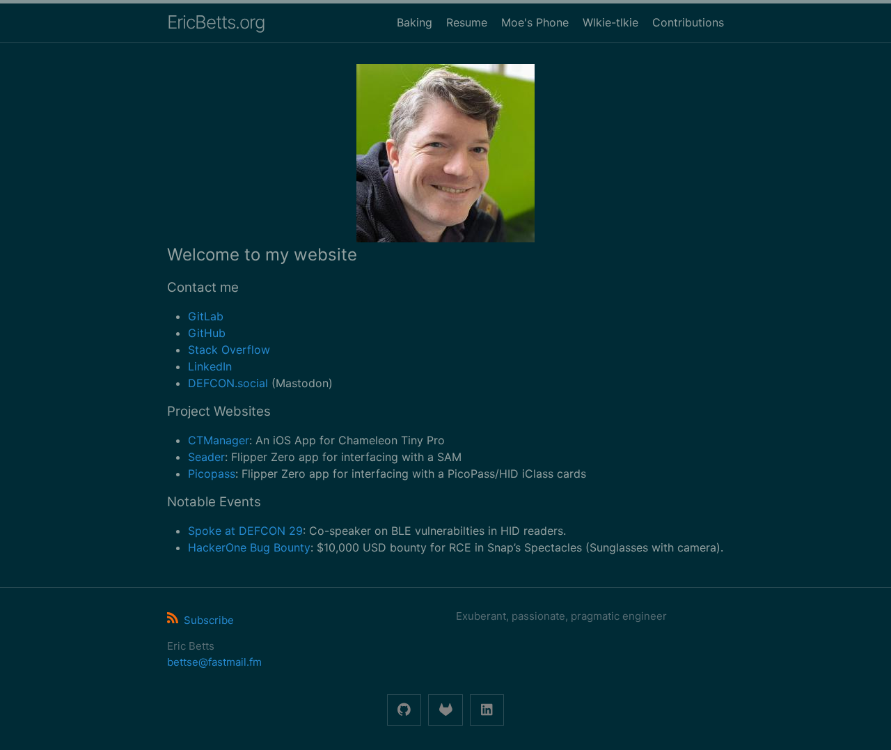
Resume (466, 22)
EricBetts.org (216, 22)
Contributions (688, 22)
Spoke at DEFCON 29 (245, 531)
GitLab (205, 316)
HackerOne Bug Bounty (249, 547)
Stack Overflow (229, 350)
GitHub (207, 333)
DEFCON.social (228, 383)
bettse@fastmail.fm (214, 662)
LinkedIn (210, 366)
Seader (206, 457)
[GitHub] (404, 710)
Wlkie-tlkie (610, 22)
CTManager (218, 440)
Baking (414, 22)
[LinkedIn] (487, 710)
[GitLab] (445, 710)
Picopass (211, 474)
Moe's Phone (535, 22)
